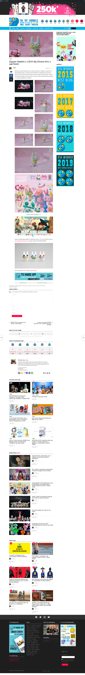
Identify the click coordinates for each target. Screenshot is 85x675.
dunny (28, 632)
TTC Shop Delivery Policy (13, 659)
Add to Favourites (43, 282)
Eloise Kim (12, 285)
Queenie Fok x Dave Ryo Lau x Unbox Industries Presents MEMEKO (41, 457)
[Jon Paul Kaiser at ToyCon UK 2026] (19, 515)
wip (33, 654)
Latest (67, 23)
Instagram (27, 270)
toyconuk (29, 651)
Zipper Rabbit (13, 286)
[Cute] (36, 405)
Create (73, 28)
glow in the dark (30, 635)
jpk (35, 637)
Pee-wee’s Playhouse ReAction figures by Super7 (41, 418)
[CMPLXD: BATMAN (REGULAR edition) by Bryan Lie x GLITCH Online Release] (19, 572)
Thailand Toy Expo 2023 (39, 396)
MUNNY (28, 642)
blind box (34, 625)
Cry (63, 23)
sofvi (37, 647)
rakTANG (18, 285)
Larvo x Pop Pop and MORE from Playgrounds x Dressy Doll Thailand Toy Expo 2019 (19, 442)
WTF (59, 23)
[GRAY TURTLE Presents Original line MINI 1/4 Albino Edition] (19, 502)
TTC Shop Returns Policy (14, 660)
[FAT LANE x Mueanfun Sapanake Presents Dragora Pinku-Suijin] (19, 475)
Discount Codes (11, 15)
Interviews (29, 28)
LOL (46, 23)
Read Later (24, 282)
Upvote (19, 333)
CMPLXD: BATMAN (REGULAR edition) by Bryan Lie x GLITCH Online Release (18, 581)
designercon (34, 628)
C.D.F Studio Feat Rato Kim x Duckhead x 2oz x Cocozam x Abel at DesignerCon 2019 (18, 419)
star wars (29, 649)
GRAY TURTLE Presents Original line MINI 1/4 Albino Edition (42, 497)
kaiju (38, 637)
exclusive (37, 632)
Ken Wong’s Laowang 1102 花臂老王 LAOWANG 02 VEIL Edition (42, 580)
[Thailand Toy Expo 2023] (42, 388)
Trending (82, 23)
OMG (51, 23)
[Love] (11, 382)
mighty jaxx (36, 640)
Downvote (43, 333)
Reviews (41, 28)
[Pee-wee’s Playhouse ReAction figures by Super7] (42, 409)
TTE (36, 285)
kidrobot (34, 639)
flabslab (28, 633)
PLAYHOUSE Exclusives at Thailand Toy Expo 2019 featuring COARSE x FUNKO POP (19, 397)
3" (27, 625)
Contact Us (17, 15)
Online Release (34, 642)
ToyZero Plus (35, 651)
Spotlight (35, 28)
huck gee (36, 635)
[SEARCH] (67, 28)
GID (32, 633)
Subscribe (65, 664)
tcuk (33, 649)
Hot (77, 23)
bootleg (39, 625)
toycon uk (37, 649)
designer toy (29, 630)
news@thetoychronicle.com (22, 241)
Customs (22, 28)
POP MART (33, 644)
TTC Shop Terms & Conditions (14, 658)
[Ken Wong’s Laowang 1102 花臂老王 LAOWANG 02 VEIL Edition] (42, 572)
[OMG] (13, 567)
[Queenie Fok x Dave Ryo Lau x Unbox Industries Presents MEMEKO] (19, 461)
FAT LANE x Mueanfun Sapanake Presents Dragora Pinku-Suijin (42, 470)
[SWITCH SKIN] (65, 28)
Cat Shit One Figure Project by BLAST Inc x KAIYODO (18, 603)
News (17, 28)
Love (42, 23)
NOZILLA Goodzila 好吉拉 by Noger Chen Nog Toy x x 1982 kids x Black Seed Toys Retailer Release (41, 604)
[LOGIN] (69, 28)
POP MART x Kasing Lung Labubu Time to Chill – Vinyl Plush (41, 557)
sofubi (33, 647)
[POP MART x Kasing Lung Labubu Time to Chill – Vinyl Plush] (42, 549)
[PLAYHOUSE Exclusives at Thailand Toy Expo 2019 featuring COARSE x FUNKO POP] (19, 387)
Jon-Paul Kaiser (30, 637)
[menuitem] (1, 1)
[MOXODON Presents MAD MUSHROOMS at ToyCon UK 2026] (19, 529)
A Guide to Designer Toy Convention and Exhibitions (18, 555)
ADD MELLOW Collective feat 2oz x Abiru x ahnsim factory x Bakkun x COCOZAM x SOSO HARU (42, 442)
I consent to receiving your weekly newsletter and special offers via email (68, 660)
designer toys (36, 630)
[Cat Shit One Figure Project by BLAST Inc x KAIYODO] (19, 595)
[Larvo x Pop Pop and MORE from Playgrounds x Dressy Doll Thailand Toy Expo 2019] (19, 431)
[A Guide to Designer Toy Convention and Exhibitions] (19, 548)
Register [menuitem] (6, 0)
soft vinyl (28, 647)
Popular (72, 23)
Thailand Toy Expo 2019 (28, 285)
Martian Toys (29, 640)
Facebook (34, 270)
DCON (28, 628)
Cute (55, 23)
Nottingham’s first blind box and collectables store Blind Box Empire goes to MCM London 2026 (42, 485)
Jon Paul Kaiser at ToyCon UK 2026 (41, 510)
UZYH (44, 285)
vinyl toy (28, 654)
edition (33, 632)
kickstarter (29, 639)
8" (30, 625)
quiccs (38, 644)
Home (13, 28)
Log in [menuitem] (3, 0)
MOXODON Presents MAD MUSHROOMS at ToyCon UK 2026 (42, 524)
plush (28, 644)
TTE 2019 (40, 285)
